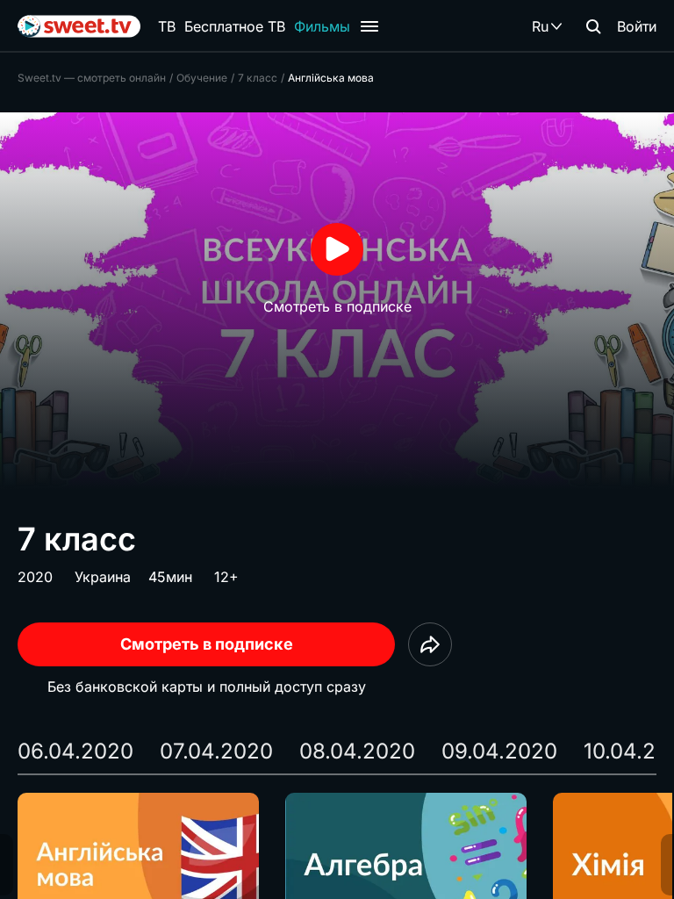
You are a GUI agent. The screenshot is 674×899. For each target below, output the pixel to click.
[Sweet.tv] (79, 26)
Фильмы (322, 26)
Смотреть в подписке (206, 644)
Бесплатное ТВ (234, 26)
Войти (636, 26)
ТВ (167, 26)
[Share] (430, 644)
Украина (103, 577)
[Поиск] (593, 26)
